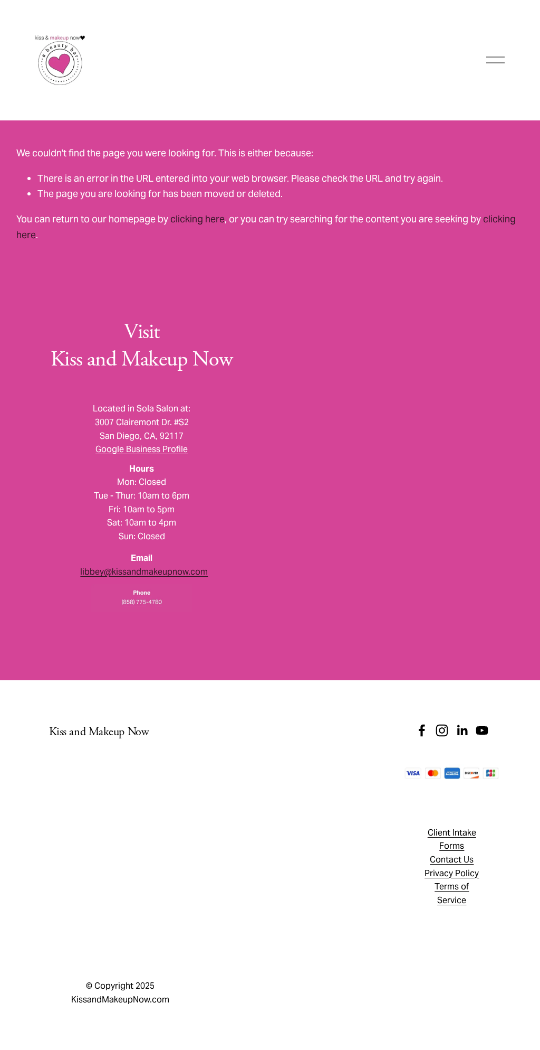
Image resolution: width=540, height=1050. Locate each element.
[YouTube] (482, 730)
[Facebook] (422, 730)
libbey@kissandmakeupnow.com (144, 571)
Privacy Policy (219, 958)
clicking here (197, 219)
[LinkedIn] (462, 730)
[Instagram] (442, 730)
